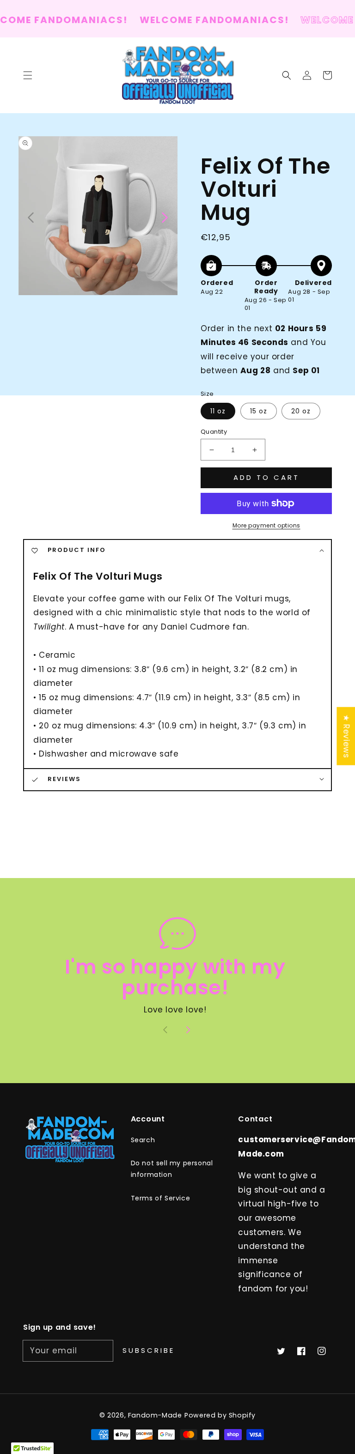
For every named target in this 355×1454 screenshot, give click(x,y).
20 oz (301, 411)
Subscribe (148, 1350)
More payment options (266, 525)
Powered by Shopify (220, 1415)
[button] (286, 75)
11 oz (218, 411)
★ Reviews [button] (346, 736)
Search (143, 1140)
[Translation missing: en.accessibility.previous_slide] (31, 216)
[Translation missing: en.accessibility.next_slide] (164, 216)
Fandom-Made (155, 1415)
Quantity (214, 431)
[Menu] (28, 75)
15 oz (258, 411)
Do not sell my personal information (172, 1168)
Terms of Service (160, 1198)
